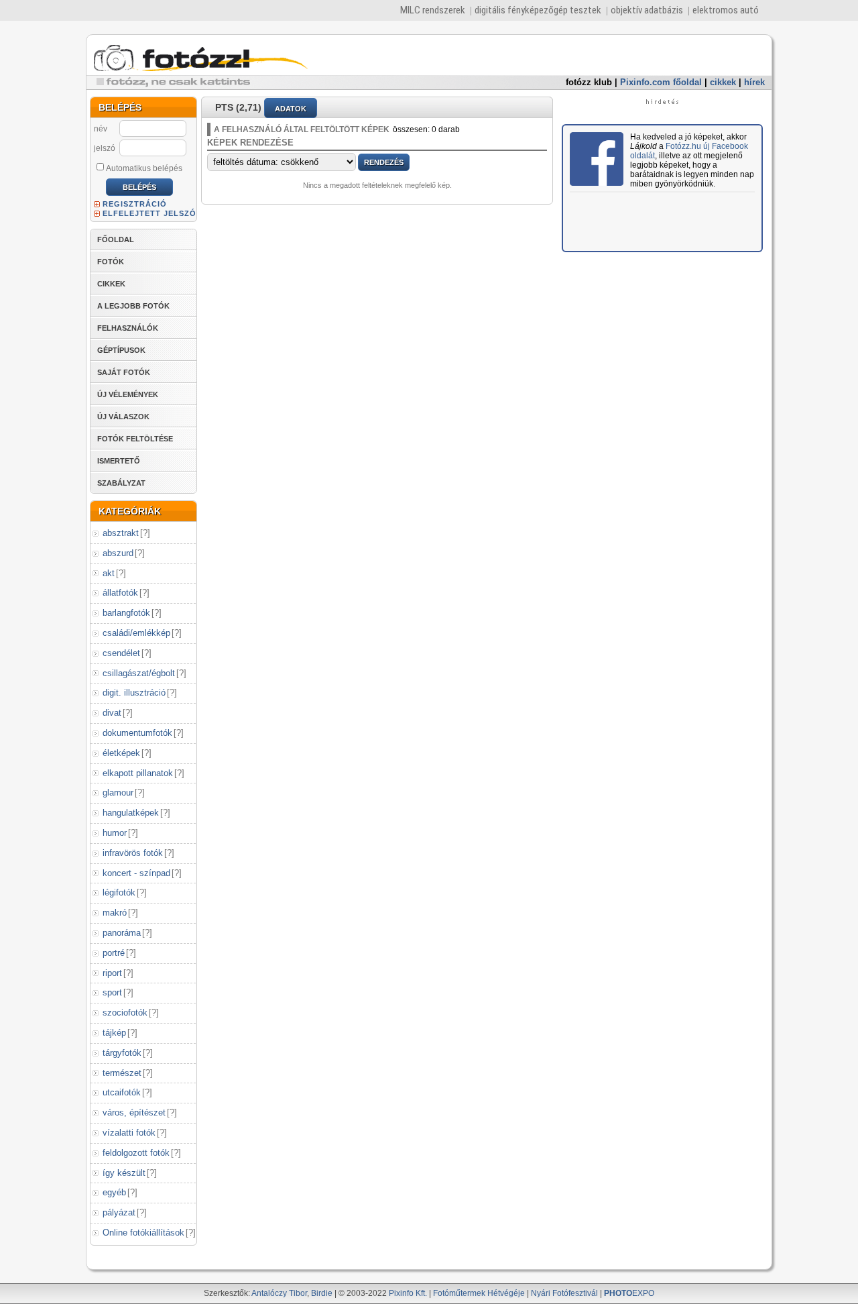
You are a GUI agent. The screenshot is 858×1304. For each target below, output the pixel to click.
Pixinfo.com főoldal (661, 82)
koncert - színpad (136, 873)
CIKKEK (111, 284)
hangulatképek (131, 813)
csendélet (121, 653)
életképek (121, 753)
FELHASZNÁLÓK (127, 328)
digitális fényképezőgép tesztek (538, 10)
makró (115, 913)
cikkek (723, 82)
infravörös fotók (133, 853)
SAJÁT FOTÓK (123, 372)
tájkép (114, 1033)
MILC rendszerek (432, 10)
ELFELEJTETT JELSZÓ (149, 213)
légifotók (119, 892)
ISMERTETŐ (118, 461)
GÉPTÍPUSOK (121, 350)
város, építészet (134, 1112)
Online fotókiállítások (143, 1233)
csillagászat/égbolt (139, 673)
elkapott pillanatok (138, 773)
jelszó (104, 148)
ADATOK (290, 109)
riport (112, 973)
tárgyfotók (122, 1053)
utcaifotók (122, 1092)
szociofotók (125, 1013)
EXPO (629, 1293)
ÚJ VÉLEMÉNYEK (127, 394)
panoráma (122, 933)
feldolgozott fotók (136, 1153)
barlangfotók (126, 613)
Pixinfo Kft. (408, 1293)
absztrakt (121, 533)
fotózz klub (589, 82)
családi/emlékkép (136, 633)
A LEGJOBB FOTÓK (133, 306)
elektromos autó (725, 10)
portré (114, 953)
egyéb (114, 1192)
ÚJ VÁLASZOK (123, 417)
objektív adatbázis (647, 10)
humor (115, 833)
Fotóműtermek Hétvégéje (479, 1293)
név (100, 128)
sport (112, 992)
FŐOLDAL (115, 239)
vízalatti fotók (129, 1133)
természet (122, 1073)
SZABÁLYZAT (121, 483)
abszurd (118, 553)
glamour (118, 792)
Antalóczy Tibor (279, 1293)
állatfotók (120, 593)
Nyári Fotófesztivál (564, 1293)
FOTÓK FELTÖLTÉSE (135, 439)
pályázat (119, 1212)
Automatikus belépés (144, 168)
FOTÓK (110, 262)
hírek (754, 82)
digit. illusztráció (134, 693)
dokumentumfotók (137, 733)
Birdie (321, 1293)
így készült (124, 1173)
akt (109, 573)
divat (112, 713)
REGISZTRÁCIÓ (135, 204)
